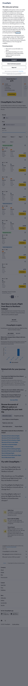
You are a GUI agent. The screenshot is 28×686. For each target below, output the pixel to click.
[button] (14, 60)
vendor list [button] (18, 32)
